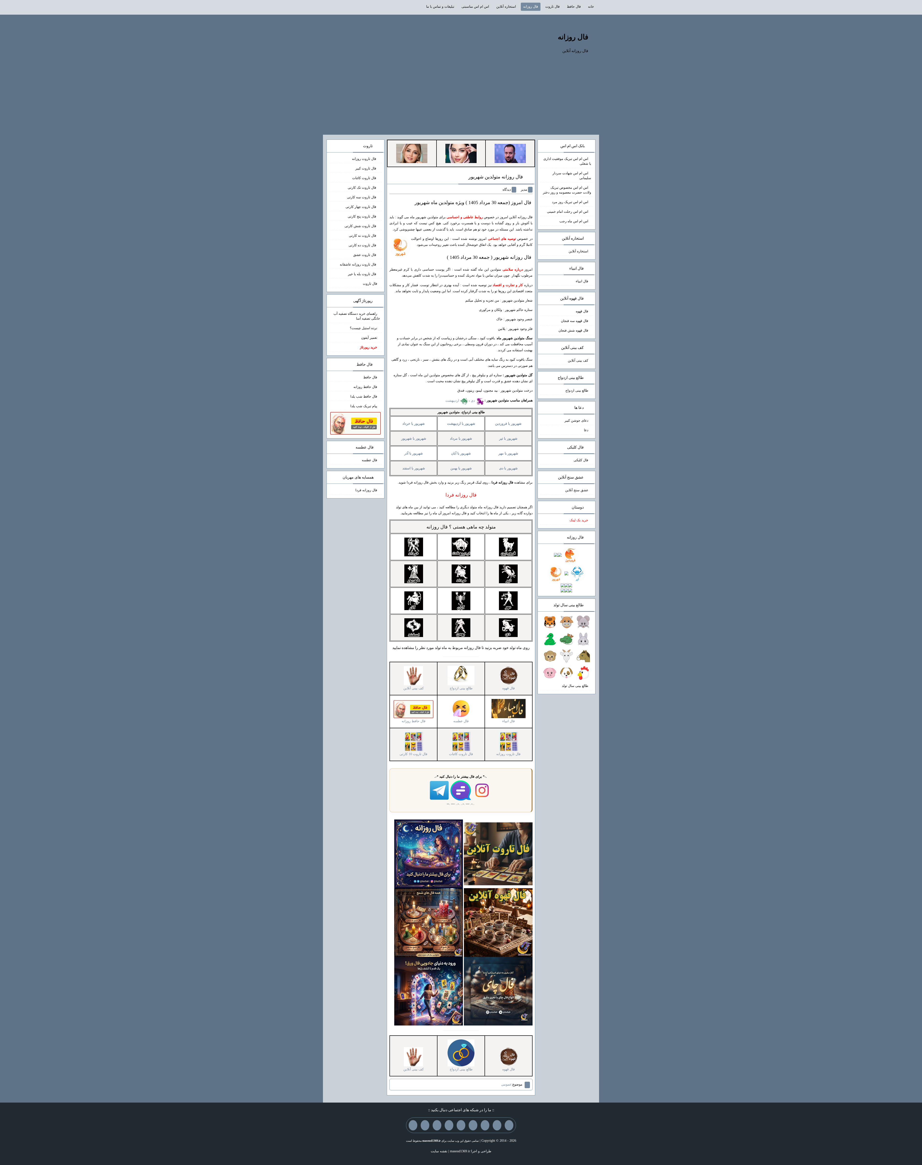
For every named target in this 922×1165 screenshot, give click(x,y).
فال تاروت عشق (365, 255)
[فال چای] (498, 991)
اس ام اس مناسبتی (475, 6)
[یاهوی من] (509, 1125)
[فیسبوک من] (485, 1125)
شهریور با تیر (508, 438)
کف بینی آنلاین (578, 360)
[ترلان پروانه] (461, 153)
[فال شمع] (428, 922)
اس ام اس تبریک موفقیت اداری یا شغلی (567, 161)
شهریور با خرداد (413, 423)
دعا (586, 430)
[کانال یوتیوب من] (425, 1125)
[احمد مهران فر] (510, 153)
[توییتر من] (449, 1125)
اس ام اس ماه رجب (573, 221)
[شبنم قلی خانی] (411, 153)
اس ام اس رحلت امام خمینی (567, 211)
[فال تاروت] (498, 853)
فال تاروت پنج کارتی (362, 216)
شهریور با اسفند (413, 468)
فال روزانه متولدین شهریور (495, 176)
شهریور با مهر (508, 453)
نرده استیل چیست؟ (363, 328)
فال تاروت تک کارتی (362, 187)
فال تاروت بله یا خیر (362, 274)
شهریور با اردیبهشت (461, 423)
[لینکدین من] (413, 1125)
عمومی (506, 1084)
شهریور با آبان (461, 453)
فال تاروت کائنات (364, 178)
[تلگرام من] (497, 1125)
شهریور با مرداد (461, 438)
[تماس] (461, 1125)
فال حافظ (574, 6)
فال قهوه (582, 311)
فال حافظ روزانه (365, 387)
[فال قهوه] (498, 922)
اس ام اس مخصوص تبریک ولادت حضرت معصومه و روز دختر (567, 190)
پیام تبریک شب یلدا (363, 406)
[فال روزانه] (428, 853)
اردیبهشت (452, 400)
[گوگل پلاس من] (437, 1125)
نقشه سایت (439, 1151)
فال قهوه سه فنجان (574, 321)
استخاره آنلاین (506, 6)
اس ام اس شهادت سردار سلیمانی (571, 175)
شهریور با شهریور (413, 438)
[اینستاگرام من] (473, 1125)
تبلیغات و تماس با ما (440, 6)
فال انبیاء (582, 281)
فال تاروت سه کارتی (362, 197)
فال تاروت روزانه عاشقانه (358, 264)
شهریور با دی (508, 468)
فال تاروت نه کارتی (363, 235)
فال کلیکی (581, 460)
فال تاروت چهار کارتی (361, 207)
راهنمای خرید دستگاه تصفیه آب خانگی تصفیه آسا (357, 316)
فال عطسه (369, 460)
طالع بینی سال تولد (575, 686)
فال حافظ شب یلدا (363, 396)
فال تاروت (552, 6)
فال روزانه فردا (366, 490)
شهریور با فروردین (508, 423)
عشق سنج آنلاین (576, 490)
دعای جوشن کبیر (576, 420)
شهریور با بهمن (461, 468)
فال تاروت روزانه (364, 159)
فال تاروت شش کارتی (361, 226)
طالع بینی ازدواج (576, 390)
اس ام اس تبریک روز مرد (570, 202)
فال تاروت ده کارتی (363, 245)
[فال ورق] (428, 991)
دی (473, 400)
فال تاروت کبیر (366, 168)
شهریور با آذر (413, 453)
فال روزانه (530, 6)
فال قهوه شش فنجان (573, 330)
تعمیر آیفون (369, 338)
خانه (591, 6)
